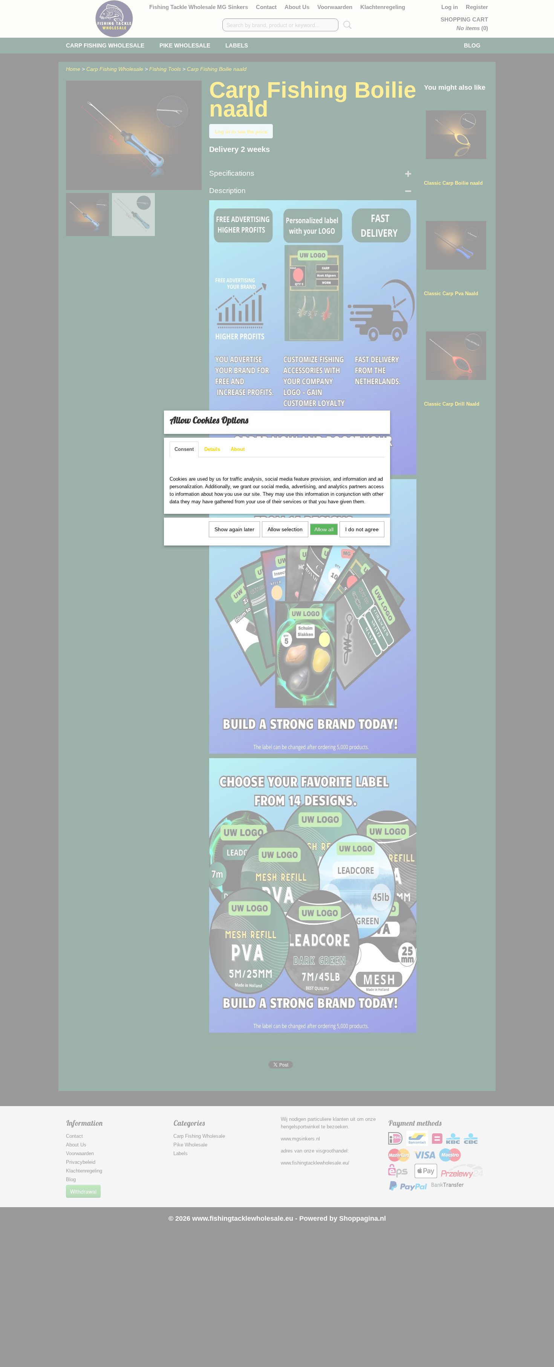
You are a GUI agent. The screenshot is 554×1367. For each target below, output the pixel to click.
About (238, 449)
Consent (184, 449)
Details (212, 449)
